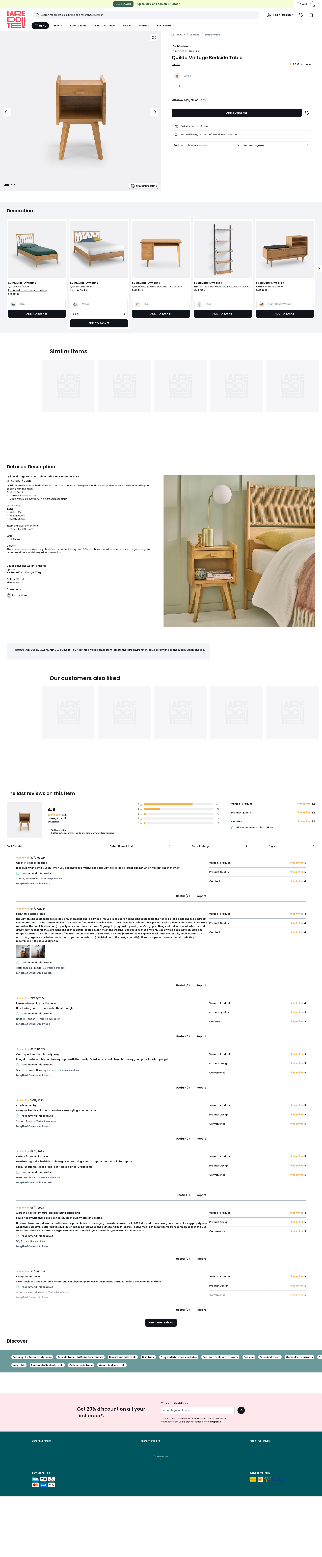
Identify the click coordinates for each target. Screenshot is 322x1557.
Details (176, 64)
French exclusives (260, 1441)
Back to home (78, 25)
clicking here (213, 1421)
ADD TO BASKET (236, 113)
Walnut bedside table (112, 1365)
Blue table (148, 1357)
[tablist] (9, 185)
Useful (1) (183, 1195)
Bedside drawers (270, 1357)
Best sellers (164, 25)
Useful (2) (183, 896)
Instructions (19, 595)
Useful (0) (183, 1036)
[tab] (6, 185)
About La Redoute (41, 1441)
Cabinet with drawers (299, 1357)
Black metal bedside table (47, 1365)
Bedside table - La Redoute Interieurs (80, 1357)
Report (201, 896)
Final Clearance (105, 25)
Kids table (19, 1365)
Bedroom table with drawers (220, 1357)
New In (58, 25)
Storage (144, 25)
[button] (311, 15)
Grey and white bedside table (178, 1357)
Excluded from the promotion (27, 290)
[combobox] (140, 846)
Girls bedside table (81, 1365)
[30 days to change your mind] (238, 145)
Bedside (249, 1357)
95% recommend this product (254, 827)
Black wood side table (122, 1357)
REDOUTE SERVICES (150, 1441)
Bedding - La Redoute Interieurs (32, 1357)
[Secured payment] (308, 145)
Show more (161, 1456)
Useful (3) (183, 985)
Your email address (174, 1403)
